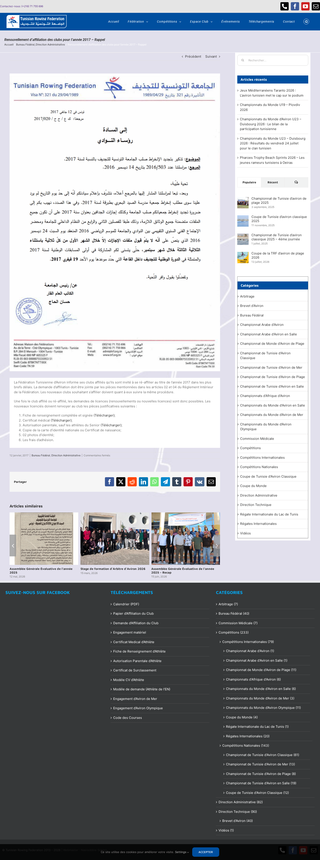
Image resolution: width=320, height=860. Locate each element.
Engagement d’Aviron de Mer (135, 699)
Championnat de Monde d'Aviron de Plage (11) (261, 670)
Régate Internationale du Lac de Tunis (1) (257, 726)
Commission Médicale (257, 439)
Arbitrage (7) (228, 604)
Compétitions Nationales (259, 467)
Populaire (249, 182)
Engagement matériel (129, 632)
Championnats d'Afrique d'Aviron (265, 396)
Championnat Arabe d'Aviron (262, 325)
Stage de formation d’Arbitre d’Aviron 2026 (113, 569)
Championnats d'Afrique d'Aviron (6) (253, 679)
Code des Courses (127, 718)
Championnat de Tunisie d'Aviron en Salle (272, 386)
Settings (181, 852)
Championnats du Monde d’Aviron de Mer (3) (260, 698)
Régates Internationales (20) (247, 736)
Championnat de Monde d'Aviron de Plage (272, 343)
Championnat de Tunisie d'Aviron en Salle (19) (261, 783)
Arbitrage (247, 296)
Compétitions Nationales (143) (245, 745)
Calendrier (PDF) (126, 604)
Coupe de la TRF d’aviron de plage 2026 (277, 255)
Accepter (206, 852)
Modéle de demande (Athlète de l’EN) (141, 689)
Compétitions (250, 448)
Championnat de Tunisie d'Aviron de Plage (272, 377)
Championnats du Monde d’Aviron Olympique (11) (263, 708)
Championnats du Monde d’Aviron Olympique (265, 426)
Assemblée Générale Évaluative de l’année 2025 (41, 570)
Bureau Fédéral (41, 455)
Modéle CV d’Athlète (128, 680)
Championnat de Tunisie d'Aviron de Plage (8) (261, 774)
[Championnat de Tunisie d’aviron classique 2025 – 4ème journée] (243, 236)
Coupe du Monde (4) (242, 717)
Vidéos (245, 533)
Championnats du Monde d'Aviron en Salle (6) (261, 689)
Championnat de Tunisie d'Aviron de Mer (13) (260, 764)
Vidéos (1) (226, 830)
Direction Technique (255, 505)
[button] (306, 21)
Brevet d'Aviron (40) (237, 821)
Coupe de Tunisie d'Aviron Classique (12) (257, 793)
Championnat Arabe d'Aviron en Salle (268, 334)
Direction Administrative (66, 455)
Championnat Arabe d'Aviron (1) (250, 651)
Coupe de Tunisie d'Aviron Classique (268, 476)
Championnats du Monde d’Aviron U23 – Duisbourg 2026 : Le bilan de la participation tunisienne (270, 124)
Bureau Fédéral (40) (234, 613)
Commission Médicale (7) (238, 623)
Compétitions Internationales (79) (248, 642)
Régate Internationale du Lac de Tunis (269, 514)
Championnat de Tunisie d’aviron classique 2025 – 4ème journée (276, 237)
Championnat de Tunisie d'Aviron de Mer (271, 367)
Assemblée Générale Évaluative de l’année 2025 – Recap (182, 570)
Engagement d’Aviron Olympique (138, 708)
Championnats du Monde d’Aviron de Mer (271, 415)
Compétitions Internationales (262, 457)
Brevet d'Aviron (251, 306)
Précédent (193, 56)
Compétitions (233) (234, 632)
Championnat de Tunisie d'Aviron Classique (265, 355)
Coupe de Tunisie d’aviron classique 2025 (279, 219)
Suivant (211, 56)
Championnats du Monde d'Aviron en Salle (272, 405)
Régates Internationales (258, 524)
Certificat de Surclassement (134, 670)
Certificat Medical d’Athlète (133, 642)
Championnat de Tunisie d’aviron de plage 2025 (279, 200)
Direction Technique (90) (238, 812)
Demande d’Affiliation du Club (135, 623)
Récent (273, 182)
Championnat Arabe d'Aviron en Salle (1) (256, 660)
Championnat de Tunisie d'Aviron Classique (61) (262, 755)
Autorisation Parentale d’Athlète (137, 661)
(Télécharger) (104, 415)
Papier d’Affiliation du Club (133, 613)
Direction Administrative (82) (241, 802)
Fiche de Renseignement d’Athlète (139, 651)
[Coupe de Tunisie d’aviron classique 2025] (243, 218)
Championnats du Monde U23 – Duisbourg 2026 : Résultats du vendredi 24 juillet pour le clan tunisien (272, 143)
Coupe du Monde (253, 486)
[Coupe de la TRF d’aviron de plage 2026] (243, 254)
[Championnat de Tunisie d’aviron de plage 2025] (243, 199)
